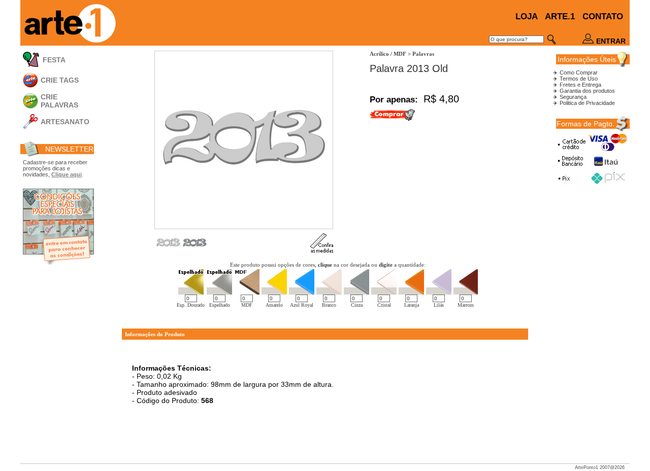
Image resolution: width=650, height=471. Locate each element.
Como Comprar (579, 72)
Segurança (573, 97)
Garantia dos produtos (587, 91)
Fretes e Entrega (580, 85)
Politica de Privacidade (587, 103)
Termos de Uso (579, 79)
